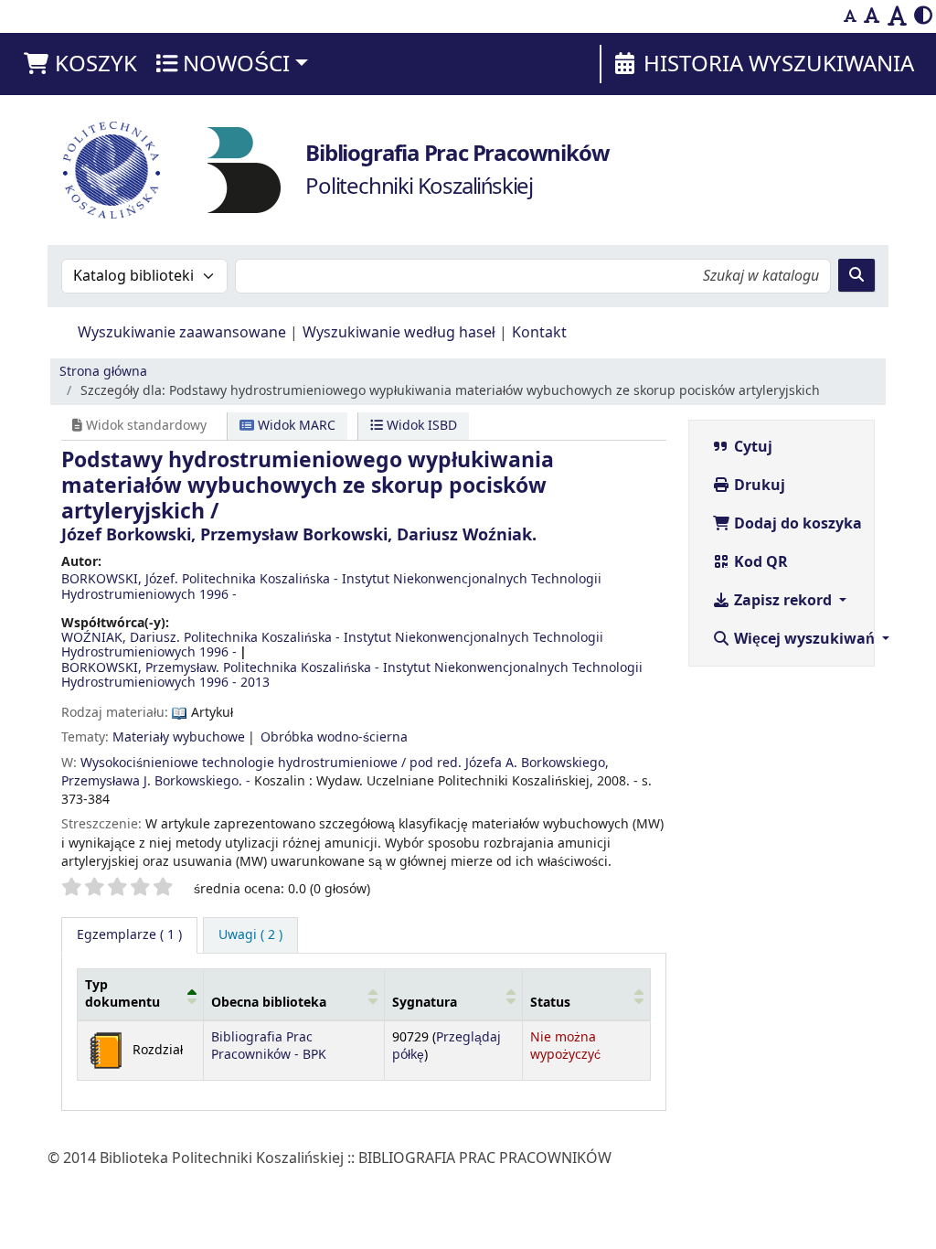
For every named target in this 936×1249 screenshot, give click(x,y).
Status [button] (550, 1002)
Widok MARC (294, 425)
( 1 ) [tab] (129, 935)
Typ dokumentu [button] (122, 994)
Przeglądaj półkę (446, 1046)
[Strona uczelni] (111, 170)
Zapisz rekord (782, 601)
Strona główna (103, 371)
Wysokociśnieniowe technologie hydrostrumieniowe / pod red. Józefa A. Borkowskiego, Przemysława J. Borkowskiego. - (335, 772)
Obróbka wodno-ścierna (334, 737)
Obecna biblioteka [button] (268, 1002)
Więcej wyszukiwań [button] (804, 639)
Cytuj (751, 447)
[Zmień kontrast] (923, 16)
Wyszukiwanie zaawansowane (182, 333)
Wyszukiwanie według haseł (399, 333)
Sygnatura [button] (424, 1002)
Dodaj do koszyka (796, 524)
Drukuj (757, 485)
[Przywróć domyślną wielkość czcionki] (872, 16)
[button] (79, 64)
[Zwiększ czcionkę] (897, 16)
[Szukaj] (856, 275)
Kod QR (759, 562)
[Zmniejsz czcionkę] (850, 16)
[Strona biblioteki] (244, 169)
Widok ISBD (420, 425)
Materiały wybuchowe (178, 737)
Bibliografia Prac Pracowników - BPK (268, 1046)
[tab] (250, 935)
